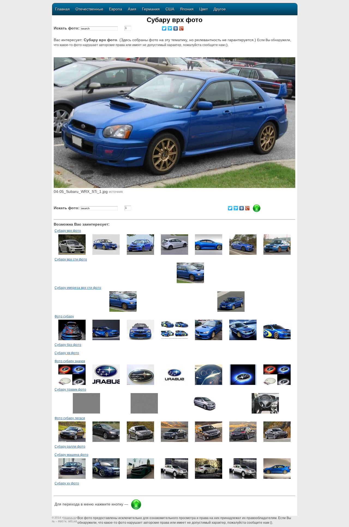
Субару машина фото (71, 455)
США (170, 9)
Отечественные (89, 9)
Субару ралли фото (70, 446)
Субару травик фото (70, 389)
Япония (187, 9)
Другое (219, 9)
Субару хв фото (67, 353)
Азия (132, 9)
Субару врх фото (68, 231)
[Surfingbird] (170, 28)
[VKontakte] (176, 28)
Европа (115, 9)
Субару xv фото (67, 483)
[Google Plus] (181, 28)
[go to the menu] (256, 211)
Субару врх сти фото (71, 259)
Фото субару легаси (70, 418)
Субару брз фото (68, 345)
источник (116, 192)
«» (69, 517)
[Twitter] (164, 28)
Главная (62, 9)
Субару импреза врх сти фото (78, 288)
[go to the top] (136, 509)
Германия (151, 9)
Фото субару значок (70, 361)
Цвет (203, 9)
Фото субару (64, 316)
